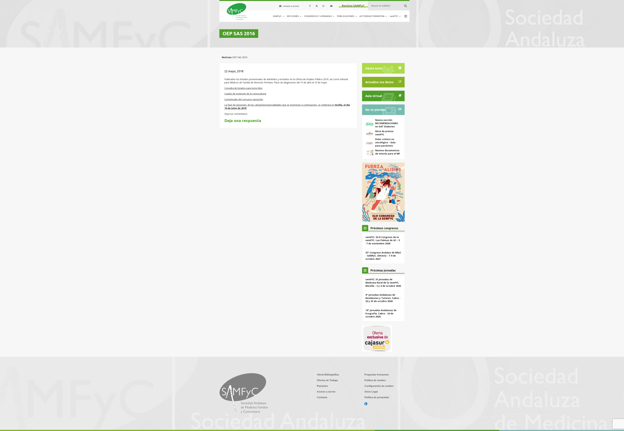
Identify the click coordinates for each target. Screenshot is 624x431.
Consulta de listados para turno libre (243, 88)
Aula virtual (373, 96)
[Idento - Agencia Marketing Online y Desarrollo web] (366, 403)
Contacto (322, 397)
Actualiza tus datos (379, 82)
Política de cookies (375, 380)
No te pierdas (375, 110)
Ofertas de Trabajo (327, 380)
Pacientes (322, 386)
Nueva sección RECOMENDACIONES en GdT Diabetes (386, 123)
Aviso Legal (371, 391)
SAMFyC (277, 16)
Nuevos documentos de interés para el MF (387, 152)
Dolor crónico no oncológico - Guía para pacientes (385, 142)
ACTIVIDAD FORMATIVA (371, 16)
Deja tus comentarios (235, 113)
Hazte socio (374, 68)
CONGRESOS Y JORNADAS (318, 16)
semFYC (394, 16)
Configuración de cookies (379, 386)
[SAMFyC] (237, 11)
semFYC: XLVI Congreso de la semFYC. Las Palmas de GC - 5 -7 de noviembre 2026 (382, 240)
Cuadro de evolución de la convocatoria (245, 93)
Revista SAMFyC (353, 5)
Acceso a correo (326, 391)
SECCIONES (293, 16)
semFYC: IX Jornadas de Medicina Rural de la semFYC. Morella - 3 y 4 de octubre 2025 (383, 282)
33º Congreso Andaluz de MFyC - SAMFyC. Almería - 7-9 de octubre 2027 (383, 255)
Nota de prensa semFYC (384, 133)
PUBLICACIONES (345, 16)
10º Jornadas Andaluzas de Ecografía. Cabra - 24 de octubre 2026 (380, 313)
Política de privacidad (376, 397)
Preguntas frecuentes (376, 374)
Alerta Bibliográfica (328, 374)
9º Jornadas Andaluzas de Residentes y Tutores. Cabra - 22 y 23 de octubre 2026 (382, 298)
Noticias (227, 57)
